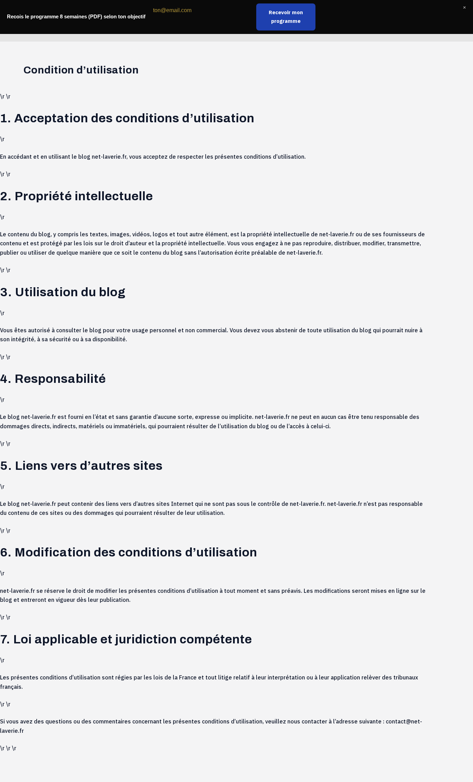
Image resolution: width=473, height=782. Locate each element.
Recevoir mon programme (286, 16)
